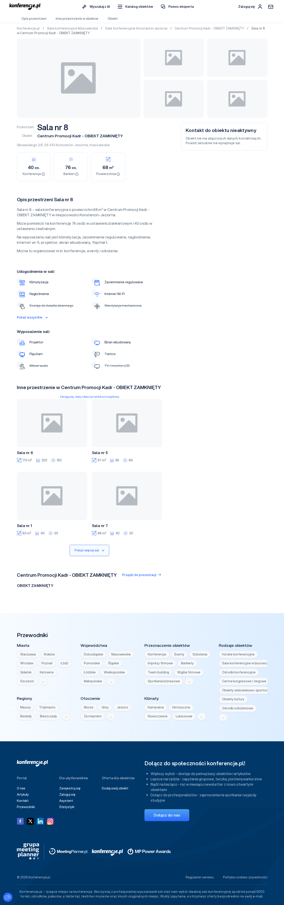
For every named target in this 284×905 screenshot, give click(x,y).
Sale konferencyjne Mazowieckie (73, 28)
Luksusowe (184, 716)
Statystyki (66, 807)
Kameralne (156, 707)
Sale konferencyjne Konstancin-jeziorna (136, 28)
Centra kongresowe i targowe (244, 681)
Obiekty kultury (233, 699)
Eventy (179, 654)
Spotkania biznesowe (164, 681)
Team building (158, 672)
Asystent (66, 801)
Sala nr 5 (100, 452)
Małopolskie (93, 681)
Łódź (64, 663)
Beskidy (26, 716)
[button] (135, 7)
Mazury (25, 707)
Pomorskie (92, 663)
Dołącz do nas (167, 815)
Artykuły (23, 794)
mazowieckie (99, 145)
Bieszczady (48, 716)
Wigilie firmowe (188, 672)
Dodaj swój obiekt (115, 788)
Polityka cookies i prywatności (245, 877)
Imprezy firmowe (160, 663)
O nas (21, 788)
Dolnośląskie (93, 654)
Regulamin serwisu (200, 877)
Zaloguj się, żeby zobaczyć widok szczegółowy (89, 397)
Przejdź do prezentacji (139, 575)
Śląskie (113, 663)
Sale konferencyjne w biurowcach (247, 663)
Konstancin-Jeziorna (72, 145)
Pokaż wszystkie (29, 317)
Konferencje (157, 654)
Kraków (49, 654)
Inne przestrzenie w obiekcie (77, 18)
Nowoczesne (158, 716)
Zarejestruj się (70, 788)
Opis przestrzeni (34, 18)
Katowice (47, 672)
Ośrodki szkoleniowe (237, 708)
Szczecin (27, 681)
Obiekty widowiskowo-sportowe (246, 690)
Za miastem (93, 716)
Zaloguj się (67, 794)
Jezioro (122, 707)
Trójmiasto (47, 707)
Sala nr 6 (25, 452)
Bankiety (187, 663)
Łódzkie (90, 672)
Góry (105, 707)
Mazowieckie (121, 654)
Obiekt (113, 18)
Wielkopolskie (114, 672)
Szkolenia (200, 654)
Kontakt (23, 801)
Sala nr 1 (24, 525)
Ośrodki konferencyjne (239, 672)
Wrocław (26, 663)
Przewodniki (26, 807)
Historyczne (181, 707)
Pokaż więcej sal (87, 550)
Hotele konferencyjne (238, 654)
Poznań (47, 663)
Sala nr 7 (100, 525)
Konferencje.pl (29, 28)
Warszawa (28, 654)
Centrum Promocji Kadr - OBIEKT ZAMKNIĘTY (210, 28)
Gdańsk (26, 672)
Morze (88, 707)
